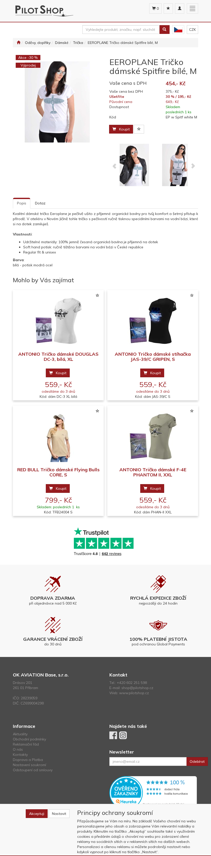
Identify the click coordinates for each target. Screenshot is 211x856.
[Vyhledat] (164, 29)
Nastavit (59, 813)
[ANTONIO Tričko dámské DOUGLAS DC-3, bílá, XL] (58, 321)
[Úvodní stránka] (18, 42)
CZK (192, 29)
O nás (18, 749)
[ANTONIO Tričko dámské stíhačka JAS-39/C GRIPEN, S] (153, 321)
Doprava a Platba (28, 759)
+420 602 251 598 (132, 682)
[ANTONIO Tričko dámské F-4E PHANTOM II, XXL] (153, 436)
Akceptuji (36, 813)
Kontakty (20, 754)
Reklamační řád (26, 744)
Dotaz (40, 203)
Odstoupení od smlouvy (32, 770)
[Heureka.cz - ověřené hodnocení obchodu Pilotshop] (153, 792)
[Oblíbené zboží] (168, 8)
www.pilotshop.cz (134, 693)
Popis (21, 203)
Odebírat (197, 761)
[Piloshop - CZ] (178, 29)
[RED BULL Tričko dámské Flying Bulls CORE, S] (58, 436)
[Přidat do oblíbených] (139, 129)
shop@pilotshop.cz (137, 687)
